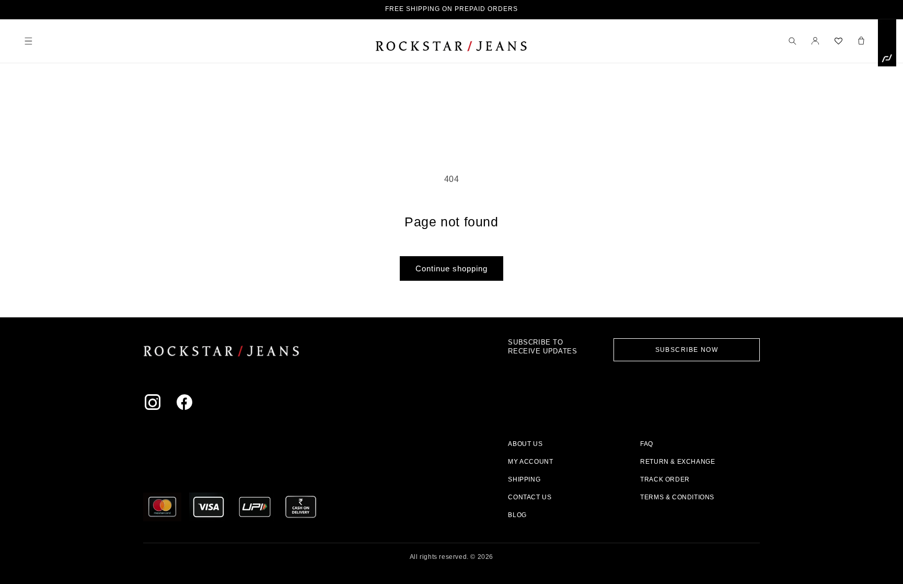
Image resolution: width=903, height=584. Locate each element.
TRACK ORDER (665, 479)
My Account (530, 461)
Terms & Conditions (677, 497)
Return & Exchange (677, 461)
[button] (28, 40)
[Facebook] (187, 404)
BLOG (517, 515)
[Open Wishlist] (838, 40)
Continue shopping (451, 268)
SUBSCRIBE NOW (687, 349)
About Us (525, 444)
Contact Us (529, 497)
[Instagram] (155, 404)
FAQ (646, 444)
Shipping (524, 479)
